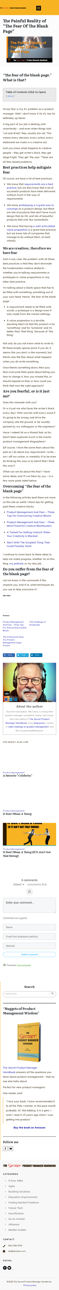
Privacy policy (29, 1285)
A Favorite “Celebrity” (17, 775)
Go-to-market (16, 1219)
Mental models (17, 1229)
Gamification (16, 1213)
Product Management (14, 772)
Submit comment (29, 954)
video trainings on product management (28, 726)
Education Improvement (22, 1197)
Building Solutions (19, 1191)
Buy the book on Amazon (29, 1127)
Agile (11, 1186)
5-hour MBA (15, 1180)
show (10, 96)
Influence (13, 1224)
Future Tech (15, 1208)
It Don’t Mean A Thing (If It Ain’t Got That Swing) (27, 854)
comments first (37, 884)
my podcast (16, 563)
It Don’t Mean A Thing (17, 814)
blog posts (39, 722)
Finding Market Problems (23, 1202)
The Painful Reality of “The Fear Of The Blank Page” (25, 26)
